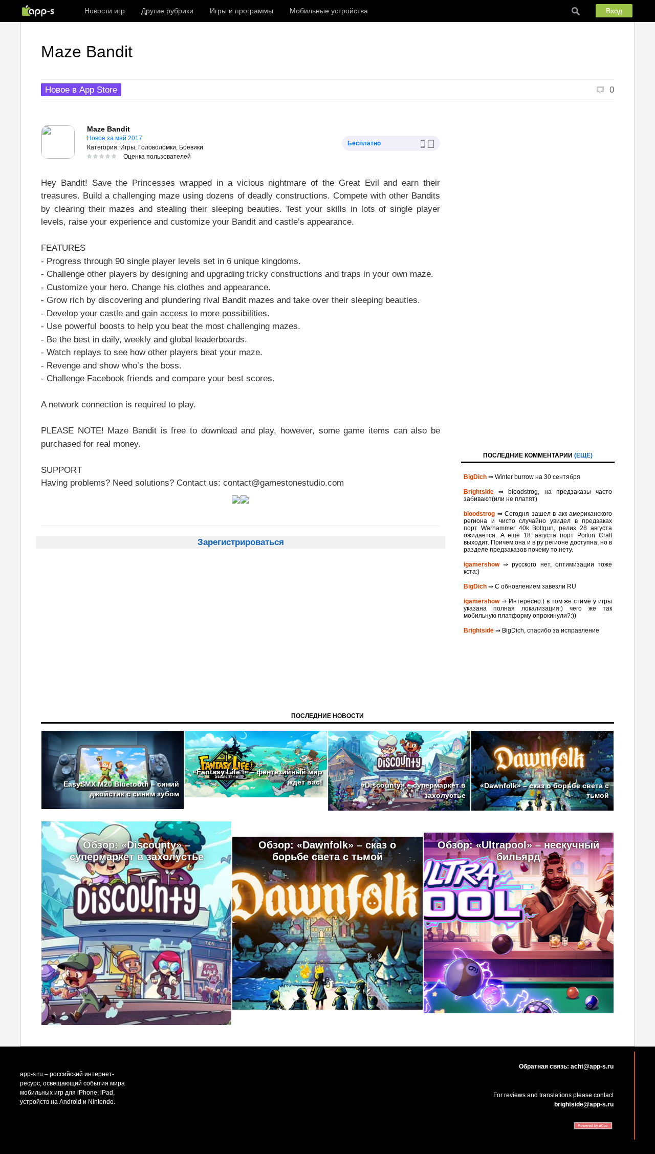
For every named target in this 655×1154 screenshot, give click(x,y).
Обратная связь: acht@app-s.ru (566, 1066)
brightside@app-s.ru (584, 1104)
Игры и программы (241, 11)
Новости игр (104, 11)
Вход (614, 11)
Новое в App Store (81, 90)
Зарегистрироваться (241, 542)
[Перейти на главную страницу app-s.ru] (40, 10)
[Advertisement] (538, 275)
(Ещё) (583, 455)
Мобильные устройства (329, 11)
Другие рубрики (167, 11)
